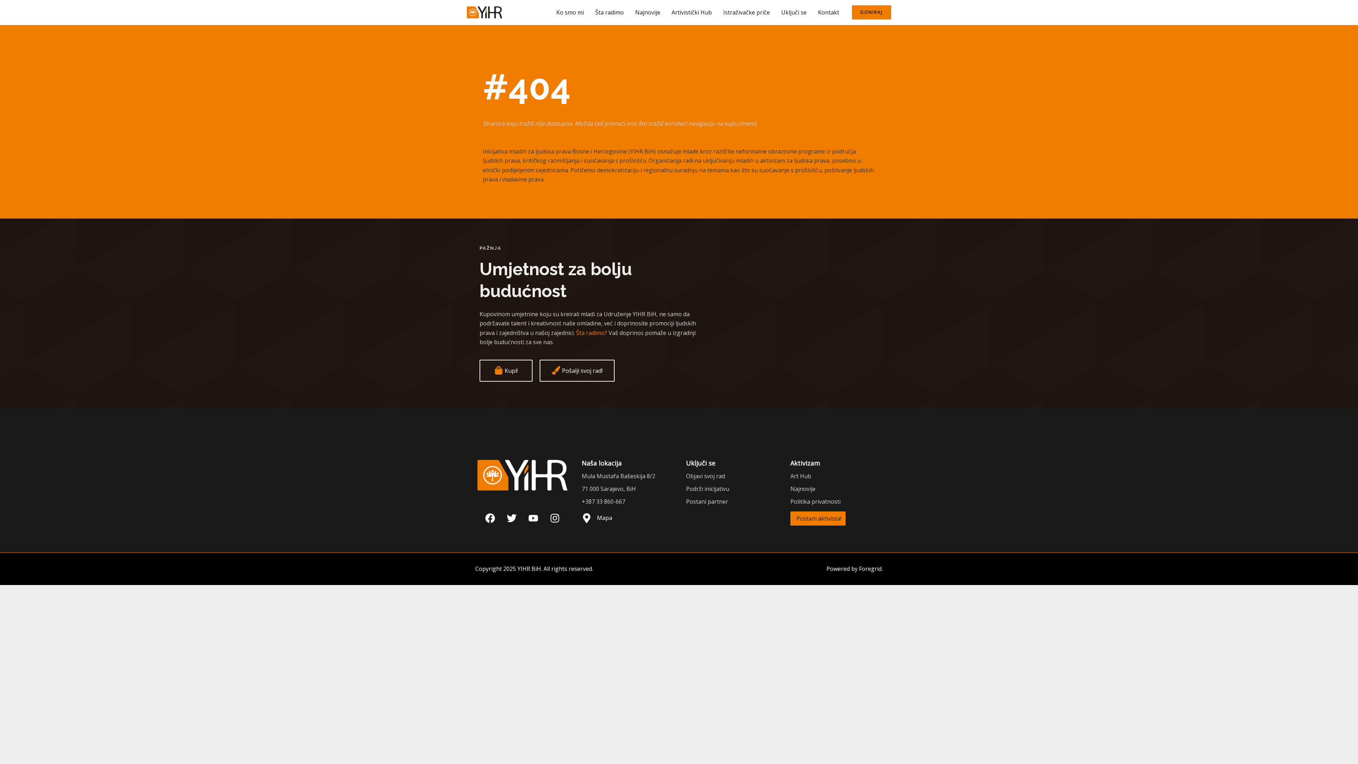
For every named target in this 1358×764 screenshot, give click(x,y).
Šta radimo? (591, 333)
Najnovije (647, 12)
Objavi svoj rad (705, 476)
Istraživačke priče (746, 12)
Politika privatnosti (815, 501)
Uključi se (794, 12)
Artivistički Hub (692, 12)
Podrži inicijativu (707, 489)
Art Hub (800, 476)
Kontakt (828, 12)
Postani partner (707, 501)
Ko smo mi (570, 12)
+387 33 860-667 (603, 501)
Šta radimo (609, 12)
